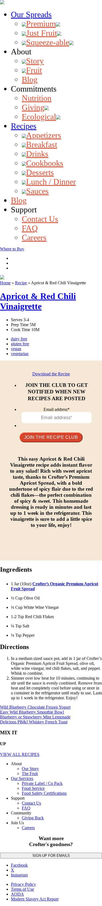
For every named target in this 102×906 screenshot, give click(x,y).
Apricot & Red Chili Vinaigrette (38, 301)
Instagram (19, 875)
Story (35, 60)
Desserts (40, 172)
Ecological (39, 116)
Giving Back (33, 818)
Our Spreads (31, 14)
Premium (41, 23)
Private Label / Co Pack (42, 783)
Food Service (33, 788)
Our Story (30, 768)
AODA (17, 894)
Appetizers (43, 135)
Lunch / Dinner (51, 181)
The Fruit (30, 773)
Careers (34, 237)
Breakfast (41, 144)
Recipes (23, 125)
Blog (30, 79)
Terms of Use (22, 889)
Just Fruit (41, 32)
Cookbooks (44, 163)
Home (5, 282)
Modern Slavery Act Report (34, 899)
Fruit (34, 70)
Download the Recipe (51, 374)
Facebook (19, 865)
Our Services (22, 778)
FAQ (30, 228)
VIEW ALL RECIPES (19, 754)
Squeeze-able (47, 42)
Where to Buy (12, 249)
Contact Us (40, 218)
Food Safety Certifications (44, 793)
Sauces (37, 190)
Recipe (21, 282)
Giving (33, 107)
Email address (57, 409)
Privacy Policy (23, 884)
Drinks (37, 153)
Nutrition (36, 98)
